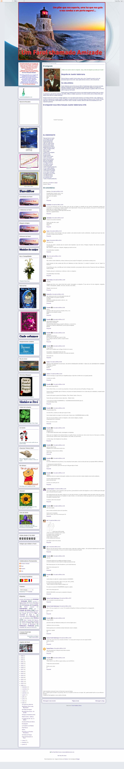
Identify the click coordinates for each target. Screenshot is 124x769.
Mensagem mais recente (49, 701)
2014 (22, 675)
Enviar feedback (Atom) (76, 705)
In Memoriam (32, 616)
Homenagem (22, 616)
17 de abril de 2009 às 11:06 (59, 458)
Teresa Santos (50, 279)
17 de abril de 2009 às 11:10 (59, 472)
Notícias (23, 621)
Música (49, 184)
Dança (23, 604)
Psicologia (24, 624)
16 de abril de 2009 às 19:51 (58, 294)
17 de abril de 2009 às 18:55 (59, 556)
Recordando (33, 624)
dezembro (24, 687)
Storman (66, 759)
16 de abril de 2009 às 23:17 (59, 319)
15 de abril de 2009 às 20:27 (58, 217)
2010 (22, 683)
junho (23, 698)
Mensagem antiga (100, 701)
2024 (22, 655)
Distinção (26, 605)
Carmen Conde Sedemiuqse (53, 598)
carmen (48, 373)
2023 (22, 657)
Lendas (20, 618)
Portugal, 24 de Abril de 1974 (28, 714)
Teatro (28, 627)
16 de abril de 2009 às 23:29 (59, 346)
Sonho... (24, 729)
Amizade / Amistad (25, 563)
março (23, 740)
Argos (48, 240)
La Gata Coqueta (50, 488)
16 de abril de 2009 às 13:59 (59, 279)
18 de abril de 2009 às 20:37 (65, 598)
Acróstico (21, 599)
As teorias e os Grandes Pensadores (27, 732)
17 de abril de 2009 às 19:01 (59, 574)
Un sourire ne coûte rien (27, 704)
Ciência (37, 602)
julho (23, 696)
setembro (24, 692)
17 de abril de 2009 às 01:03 (56, 373)
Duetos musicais (29, 606)
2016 (22, 671)
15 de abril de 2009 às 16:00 (57, 204)
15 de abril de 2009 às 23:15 (56, 231)
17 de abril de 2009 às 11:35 (60, 488)
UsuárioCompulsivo (35, 637)
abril (23, 702)
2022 (22, 659)
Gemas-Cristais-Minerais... (32, 612)
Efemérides (23, 608)
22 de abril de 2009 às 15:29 (59, 657)
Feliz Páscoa (25, 727)
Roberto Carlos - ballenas (28, 716)
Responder (49, 200)
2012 (22, 679)
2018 (22, 667)
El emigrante (25, 723)
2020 (22, 663)
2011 (22, 681)
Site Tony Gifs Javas (62, 755)
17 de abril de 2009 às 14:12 (54, 520)
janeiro (24, 744)
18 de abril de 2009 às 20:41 (65, 606)
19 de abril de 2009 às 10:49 (59, 618)
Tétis (48, 256)
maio (23, 700)
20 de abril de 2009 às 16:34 (65, 637)
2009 (22, 685)
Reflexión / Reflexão (26, 626)
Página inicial (75, 701)
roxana (48, 361)
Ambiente (28, 599)
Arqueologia (35, 601)
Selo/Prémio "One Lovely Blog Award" (27, 707)
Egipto (35, 608)
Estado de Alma (24, 610)
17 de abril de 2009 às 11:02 (59, 445)
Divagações (35, 605)
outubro (24, 691)
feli (47, 520)
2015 (22, 673)
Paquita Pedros (50, 648)
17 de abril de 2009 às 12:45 (59, 505)
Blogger (78, 759)
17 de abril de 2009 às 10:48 (59, 384)
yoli (47, 546)
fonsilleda (49, 204)
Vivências (33, 627)
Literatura (27, 618)
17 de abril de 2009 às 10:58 (59, 427)
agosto (24, 694)
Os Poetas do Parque (33, 621)
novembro (24, 689)
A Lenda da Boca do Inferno (28, 721)
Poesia (29, 622)
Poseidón (49, 307)
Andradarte (49, 217)
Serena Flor (49, 294)
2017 (22, 669)
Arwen (48, 231)
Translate (30, 591)
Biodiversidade (22, 602)
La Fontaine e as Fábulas (28, 725)
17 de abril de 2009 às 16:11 (54, 546)
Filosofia (37, 610)
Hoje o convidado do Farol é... (29, 614)
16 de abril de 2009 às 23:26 (59, 332)
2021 (22, 661)
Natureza (36, 620)
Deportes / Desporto (29, 604)
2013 (22, 677)
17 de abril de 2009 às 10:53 (59, 408)
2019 (22, 665)
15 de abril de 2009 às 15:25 (57, 191)
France (22, 612)
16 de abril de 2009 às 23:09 (59, 307)
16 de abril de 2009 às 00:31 (55, 240)
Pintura (23, 622)
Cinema (30, 602)
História (30, 613)
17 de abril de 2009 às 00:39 (56, 361)
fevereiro (24, 742)
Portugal (37, 622)
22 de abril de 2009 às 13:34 (60, 648)
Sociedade (21, 627)
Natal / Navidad (27, 620)
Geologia (24, 613)
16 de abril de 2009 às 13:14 (55, 256)
